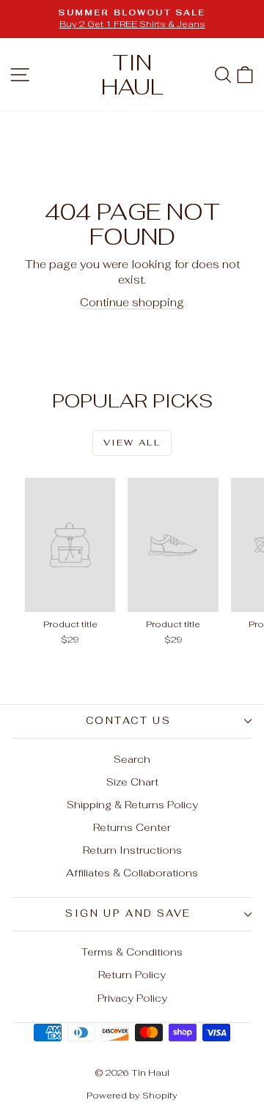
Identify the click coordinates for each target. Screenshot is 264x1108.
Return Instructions (132, 850)
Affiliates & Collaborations (132, 872)
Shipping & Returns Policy (132, 804)
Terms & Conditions (132, 952)
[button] (244, 74)
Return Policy (132, 974)
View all (132, 442)
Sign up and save (128, 913)
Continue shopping (132, 302)
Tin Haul (132, 74)
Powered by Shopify (132, 1095)
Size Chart (132, 781)
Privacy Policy (132, 998)
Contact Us (129, 720)
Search (132, 759)
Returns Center (132, 827)
